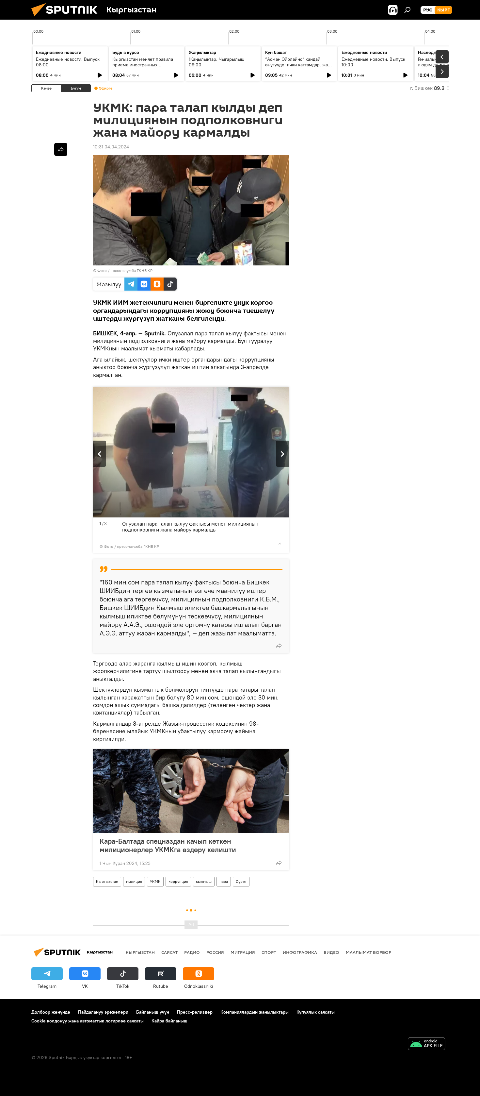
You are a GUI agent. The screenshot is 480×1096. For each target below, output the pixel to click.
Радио (192, 952)
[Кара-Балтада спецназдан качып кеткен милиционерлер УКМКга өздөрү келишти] (191, 791)
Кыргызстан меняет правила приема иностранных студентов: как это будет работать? (142, 67)
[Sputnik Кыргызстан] (67, 18)
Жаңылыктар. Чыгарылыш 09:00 (217, 62)
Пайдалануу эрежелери (103, 1012)
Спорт (269, 952)
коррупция (178, 881)
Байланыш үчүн (152, 1012)
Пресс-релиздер (195, 1012)
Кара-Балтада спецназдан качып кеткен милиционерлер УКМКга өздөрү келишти (168, 845)
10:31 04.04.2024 (111, 147)
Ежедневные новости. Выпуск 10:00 (373, 62)
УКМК (155, 881)
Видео (331, 952)
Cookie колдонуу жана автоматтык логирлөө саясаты (87, 1021)
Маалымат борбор (368, 952)
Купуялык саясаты (315, 1012)
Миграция (243, 952)
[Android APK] (426, 1044)
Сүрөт (241, 881)
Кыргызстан (107, 881)
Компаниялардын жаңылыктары (254, 1012)
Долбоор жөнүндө (50, 1012)
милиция (134, 881)
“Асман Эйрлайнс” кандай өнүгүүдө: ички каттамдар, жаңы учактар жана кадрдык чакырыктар (299, 67)
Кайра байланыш (169, 1021)
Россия (215, 952)
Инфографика (300, 952)
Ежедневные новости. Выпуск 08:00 (68, 62)
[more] (280, 543)
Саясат (169, 952)
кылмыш (204, 881)
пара (223, 881)
